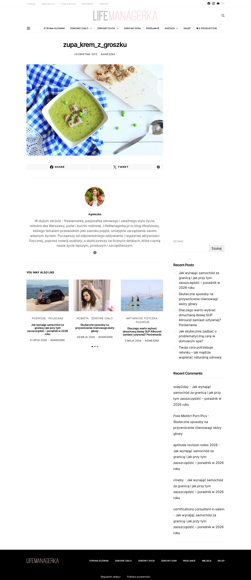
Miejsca (170, 28)
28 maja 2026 (86, 337)
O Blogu (31, 3)
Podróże (39, 318)
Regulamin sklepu (110, 576)
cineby (178, 480)
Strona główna (54, 28)
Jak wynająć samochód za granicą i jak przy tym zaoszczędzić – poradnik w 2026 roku (47, 329)
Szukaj (178, 241)
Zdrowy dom (132, 28)
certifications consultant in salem (199, 509)
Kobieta (82, 318)
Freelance (152, 28)
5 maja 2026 (133, 340)
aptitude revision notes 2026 (195, 445)
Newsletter (87, 3)
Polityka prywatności (138, 576)
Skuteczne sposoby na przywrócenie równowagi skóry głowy (94, 328)
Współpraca (48, 3)
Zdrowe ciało (79, 28)
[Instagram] (213, 3)
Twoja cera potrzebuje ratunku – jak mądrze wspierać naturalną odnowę (200, 352)
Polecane (55, 318)
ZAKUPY (104, 3)
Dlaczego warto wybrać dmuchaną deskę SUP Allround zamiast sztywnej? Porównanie (142, 331)
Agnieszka (108, 54)
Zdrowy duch (106, 28)
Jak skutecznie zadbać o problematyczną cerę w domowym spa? (198, 336)
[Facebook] (208, 3)
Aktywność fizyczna (141, 318)
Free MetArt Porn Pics (190, 416)
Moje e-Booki (68, 3)
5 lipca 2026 (38, 340)
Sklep (187, 28)
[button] (92, 346)
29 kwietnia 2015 (85, 54)
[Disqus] (94, 403)
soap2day (181, 387)
